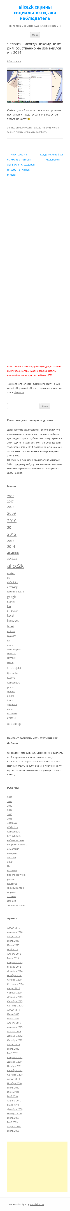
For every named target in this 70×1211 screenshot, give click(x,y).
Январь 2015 (14, 966)
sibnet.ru (11, 653)
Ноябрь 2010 (14, 1083)
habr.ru (11, 601)
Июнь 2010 (13, 1092)
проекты (12, 713)
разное (11, 879)
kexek (10, 615)
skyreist (11, 657)
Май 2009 (12, 1122)
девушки (12, 704)
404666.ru (12, 823)
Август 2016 (13, 927)
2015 (9, 814)
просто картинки (16, 874)
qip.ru (10, 644)
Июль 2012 (13, 1048)
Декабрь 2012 (14, 1035)
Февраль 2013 (14, 1027)
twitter (11, 678)
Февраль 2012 (14, 1057)
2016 (9, 818)
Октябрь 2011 (14, 1070)
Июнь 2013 (13, 1018)
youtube (11, 691)
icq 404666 (12, 611)
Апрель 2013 (14, 1022)
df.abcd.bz (12, 827)
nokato (11, 631)
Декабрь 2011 (14, 1061)
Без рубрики (14, 835)
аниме (10, 695)
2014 (11, 546)
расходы (12, 883)
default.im (12, 582)
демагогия (13, 848)
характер (14, 723)
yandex (10, 687)
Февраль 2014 (14, 992)
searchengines (13, 649)
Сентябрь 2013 (15, 1005)
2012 (12, 534)
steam (10, 662)
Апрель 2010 (14, 1100)
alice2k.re (19, 392)
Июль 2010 (13, 1087)
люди (19, 131)
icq (9, 606)
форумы (12, 892)
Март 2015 (13, 958)
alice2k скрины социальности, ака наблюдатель (35, 12)
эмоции (11, 900)
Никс (10, 866)
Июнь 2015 (13, 945)
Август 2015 (13, 936)
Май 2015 (12, 949)
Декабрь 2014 (14, 971)
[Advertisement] (37, 1167)
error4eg (12, 587)
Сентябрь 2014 (15, 984)
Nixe (10, 626)
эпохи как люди (16, 905)
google (12, 596)
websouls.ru (13, 682)
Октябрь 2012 (14, 1040)
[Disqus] (35, 222)
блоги (10, 700)
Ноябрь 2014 (14, 975)
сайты (11, 718)
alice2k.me (30, 388)
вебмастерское (15, 840)
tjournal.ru (12, 673)
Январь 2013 (14, 1031)
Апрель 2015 (14, 953)
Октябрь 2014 (14, 979)
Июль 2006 (13, 1130)
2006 (10, 496)
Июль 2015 (13, 940)
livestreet (12, 620)
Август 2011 (13, 1079)
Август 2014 (13, 988)
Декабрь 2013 (14, 997)
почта (10, 708)
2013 (10, 541)
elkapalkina (40, 131)
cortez (11, 573)
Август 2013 (13, 1009)
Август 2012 (13, 1044)
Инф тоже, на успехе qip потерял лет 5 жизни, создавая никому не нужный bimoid (21, 164)
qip (8, 640)
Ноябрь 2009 (14, 1113)
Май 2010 (12, 1096)
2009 (11, 513)
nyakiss (11, 636)
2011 (11, 527)
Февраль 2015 (14, 962)
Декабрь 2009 (14, 1109)
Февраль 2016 (14, 932)
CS (8, 578)
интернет (12, 853)
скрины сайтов (15, 887)
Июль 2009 (13, 1117)
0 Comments (14, 61)
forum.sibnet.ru (15, 591)
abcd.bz (12, 558)
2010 (12, 520)
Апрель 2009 (14, 1126)
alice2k (15, 565)
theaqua (14, 667)
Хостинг (11, 896)
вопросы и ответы (17, 844)
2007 (10, 501)
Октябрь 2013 (14, 1001)
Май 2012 (12, 1053)
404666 (13, 553)
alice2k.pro (17, 388)
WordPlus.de (37, 1204)
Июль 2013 (13, 1014)
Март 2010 (13, 1104)
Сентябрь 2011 (15, 1074)
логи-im (11, 857)
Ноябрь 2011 (14, 1066)
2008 (10, 507)
